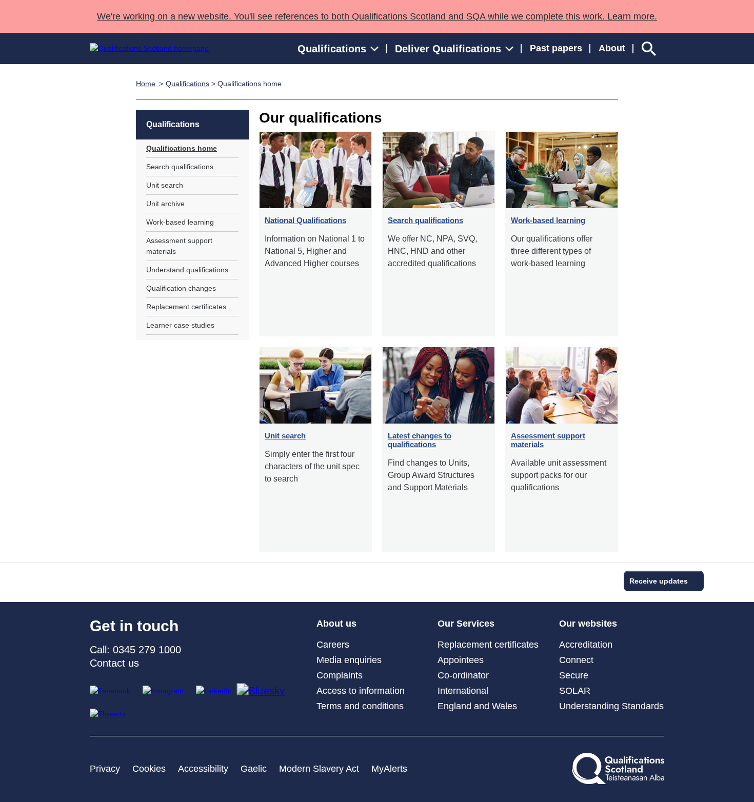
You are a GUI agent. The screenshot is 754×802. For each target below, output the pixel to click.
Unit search (164, 185)
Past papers (556, 48)
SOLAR (574, 691)
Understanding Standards (611, 706)
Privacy (105, 769)
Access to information (360, 691)
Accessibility (203, 769)
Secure (573, 675)
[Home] (149, 48)
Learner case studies (180, 325)
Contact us (114, 663)
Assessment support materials (179, 245)
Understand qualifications (187, 270)
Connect (576, 660)
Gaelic (254, 769)
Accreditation (585, 644)
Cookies (149, 769)
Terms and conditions (360, 706)
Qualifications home (181, 148)
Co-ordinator (463, 675)
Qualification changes (181, 288)
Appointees (461, 660)
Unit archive (165, 203)
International (463, 691)
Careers (332, 644)
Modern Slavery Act (319, 769)
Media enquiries (349, 660)
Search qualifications (179, 167)
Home (145, 83)
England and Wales (477, 706)
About (612, 48)
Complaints (339, 675)
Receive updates (658, 581)
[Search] (648, 48)
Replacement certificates (186, 307)
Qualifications (187, 83)
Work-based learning (180, 222)
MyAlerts (389, 769)
